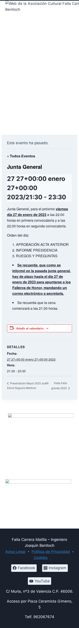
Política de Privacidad (51, 551)
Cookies (41, 557)
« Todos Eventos (21, 155)
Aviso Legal (15, 551)
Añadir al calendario (30, 328)
